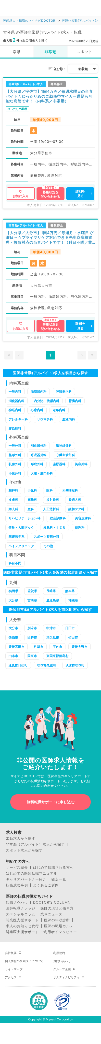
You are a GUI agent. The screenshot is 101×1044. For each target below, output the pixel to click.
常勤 (17, 51)
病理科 (80, 527)
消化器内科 (17, 401)
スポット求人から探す (24, 850)
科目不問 (15, 563)
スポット (84, 51)
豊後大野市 (80, 647)
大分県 (13, 600)
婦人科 (13, 509)
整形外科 (15, 455)
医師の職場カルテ (59, 926)
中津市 (51, 628)
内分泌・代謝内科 (46, 401)
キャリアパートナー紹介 (26, 879)
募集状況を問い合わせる (50, 194)
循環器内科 (39, 391)
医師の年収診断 (57, 920)
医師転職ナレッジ (20, 908)
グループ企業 (62, 969)
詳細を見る (80, 193)
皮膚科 (13, 500)
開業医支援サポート (22, 920)
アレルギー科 (18, 419)
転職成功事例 (17, 885)
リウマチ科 (45, 419)
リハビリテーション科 (24, 518)
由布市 (13, 656)
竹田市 (73, 637)
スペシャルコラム (20, 914)
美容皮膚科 (83, 518)
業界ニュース (51, 914)
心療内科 (37, 410)
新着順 (83, 69)
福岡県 (13, 591)
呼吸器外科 (39, 455)
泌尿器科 (59, 464)
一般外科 (15, 445)
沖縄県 (73, 600)
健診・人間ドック (21, 527)
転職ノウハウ (17, 902)
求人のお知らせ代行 (22, 926)
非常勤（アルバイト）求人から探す (35, 844)
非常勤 (50, 51)
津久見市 (52, 637)
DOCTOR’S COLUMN (52, 902)
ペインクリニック (21, 546)
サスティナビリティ (66, 977)
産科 (30, 509)
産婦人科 (74, 500)
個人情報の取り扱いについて (24, 961)
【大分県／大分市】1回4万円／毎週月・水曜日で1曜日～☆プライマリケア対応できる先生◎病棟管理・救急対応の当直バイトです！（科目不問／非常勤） (50, 237)
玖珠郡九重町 (46, 665)
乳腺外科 (15, 464)
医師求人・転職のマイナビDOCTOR (29, 20)
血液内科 (68, 419)
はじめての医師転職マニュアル (31, 873)
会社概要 (11, 953)
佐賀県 (32, 591)
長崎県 (51, 591)
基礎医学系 (17, 536)
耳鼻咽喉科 (70, 490)
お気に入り (21, 196)
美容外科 (81, 464)
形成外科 (37, 464)
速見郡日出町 (18, 665)
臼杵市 (32, 637)
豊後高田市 (17, 647)
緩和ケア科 (76, 509)
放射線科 (52, 500)
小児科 (32, 490)
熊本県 (70, 591)
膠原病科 (15, 428)
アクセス (11, 977)
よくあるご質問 (46, 885)
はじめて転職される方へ (53, 867)
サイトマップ (14, 969)
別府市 (32, 628)
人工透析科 (51, 509)
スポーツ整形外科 (46, 536)
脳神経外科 (64, 445)
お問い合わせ (62, 961)
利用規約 (59, 953)
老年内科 (59, 410)
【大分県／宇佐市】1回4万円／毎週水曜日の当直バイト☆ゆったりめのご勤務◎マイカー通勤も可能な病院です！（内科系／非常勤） (49, 96)
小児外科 (15, 473)
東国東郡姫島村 (57, 656)
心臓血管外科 (65, 455)
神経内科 (15, 410)
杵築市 (38, 647)
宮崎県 (32, 600)
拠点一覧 (58, 879)
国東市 (32, 656)
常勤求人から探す (20, 838)
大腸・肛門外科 (42, 473)
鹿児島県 (52, 600)
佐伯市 (13, 637)
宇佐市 (57, 647)
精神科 (13, 490)
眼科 (49, 490)
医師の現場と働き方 (57, 908)
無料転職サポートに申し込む (51, 802)
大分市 (13, 628)
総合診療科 (58, 518)
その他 (48, 546)
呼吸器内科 (64, 391)
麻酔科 (32, 500)
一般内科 (15, 391)
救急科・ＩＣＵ (54, 527)
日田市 (70, 628)
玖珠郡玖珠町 (75, 665)
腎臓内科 (75, 401)
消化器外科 (39, 445)
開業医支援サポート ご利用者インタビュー (41, 932)
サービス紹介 (17, 867)
